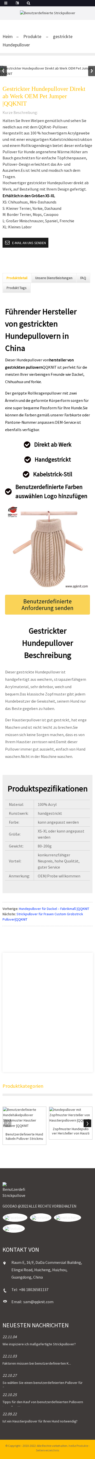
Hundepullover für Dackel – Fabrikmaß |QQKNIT (54, 908)
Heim (8, 36)
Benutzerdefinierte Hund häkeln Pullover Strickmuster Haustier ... (24, 1136)
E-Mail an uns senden (29, 243)
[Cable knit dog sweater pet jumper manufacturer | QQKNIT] (70, 1115)
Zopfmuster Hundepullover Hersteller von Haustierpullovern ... (70, 1131)
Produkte (32, 36)
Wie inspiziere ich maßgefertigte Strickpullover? (39, 1344)
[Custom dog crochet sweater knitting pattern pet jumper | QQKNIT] (24, 1117)
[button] (91, 71)
